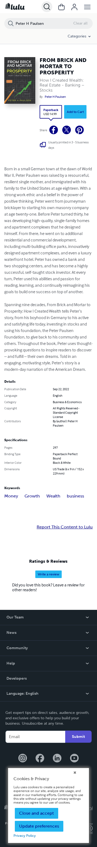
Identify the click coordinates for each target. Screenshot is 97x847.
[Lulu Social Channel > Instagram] (22, 758)
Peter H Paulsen (55, 97)
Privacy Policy (24, 836)
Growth (32, 496)
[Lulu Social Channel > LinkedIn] (57, 758)
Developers (16, 678)
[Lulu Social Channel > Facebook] (40, 758)
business (75, 496)
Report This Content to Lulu (65, 527)
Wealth (53, 496)
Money (11, 496)
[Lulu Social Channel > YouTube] (74, 758)
